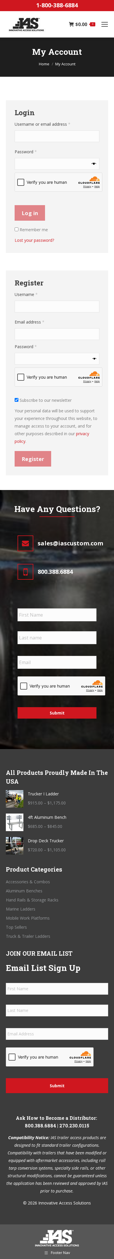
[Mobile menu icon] (104, 24)
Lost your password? (34, 240)
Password (34, 151)
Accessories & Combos (28, 881)
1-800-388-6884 (57, 5)
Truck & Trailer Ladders (28, 936)
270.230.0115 (74, 1125)
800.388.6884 (40, 1125)
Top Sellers (16, 927)
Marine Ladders (20, 909)
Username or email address (51, 124)
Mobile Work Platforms (28, 918)
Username (34, 294)
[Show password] (93, 164)
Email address (38, 322)
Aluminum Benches (24, 891)
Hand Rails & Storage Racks (32, 900)
